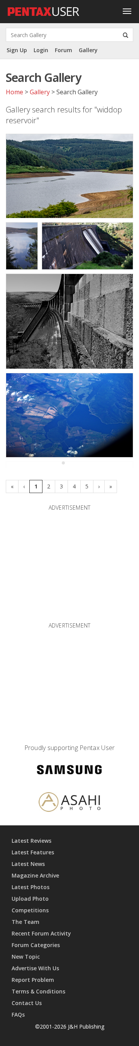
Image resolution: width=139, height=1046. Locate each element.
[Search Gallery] (125, 35)
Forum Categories (36, 945)
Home (14, 92)
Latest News (28, 863)
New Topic (26, 956)
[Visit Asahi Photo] (69, 803)
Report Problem (33, 979)
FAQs (18, 1014)
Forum (63, 50)
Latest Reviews (31, 840)
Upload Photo (30, 898)
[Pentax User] (43, 9)
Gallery (88, 50)
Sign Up (17, 50)
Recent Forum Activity (41, 933)
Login (41, 50)
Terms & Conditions (38, 991)
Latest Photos (30, 887)
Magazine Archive (35, 875)
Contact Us (27, 1003)
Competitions (30, 910)
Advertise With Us (35, 968)
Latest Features (33, 852)
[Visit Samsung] (69, 771)
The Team (25, 921)
